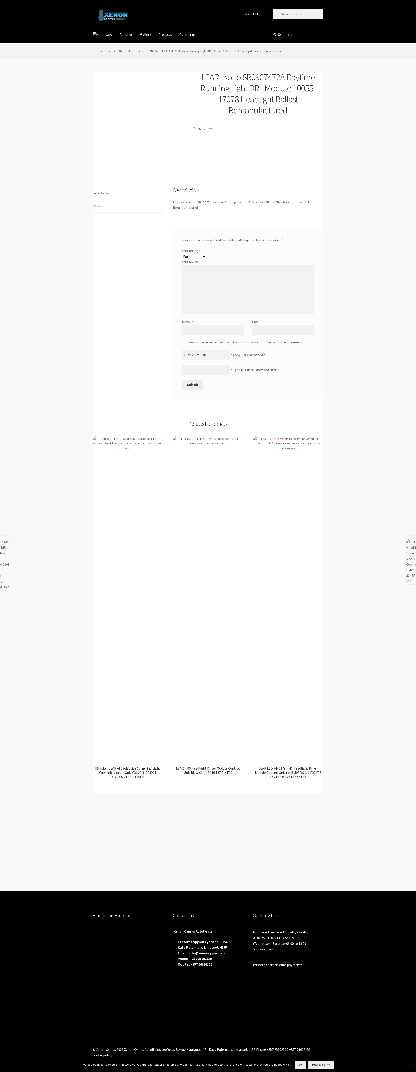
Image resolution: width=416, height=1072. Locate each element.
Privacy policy (321, 1065)
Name (187, 322)
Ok (300, 1065)
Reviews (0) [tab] (101, 206)
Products (165, 34)
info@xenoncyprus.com (207, 953)
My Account (252, 14)
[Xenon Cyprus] (102, 34)
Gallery (145, 34)
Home (100, 51)
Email (257, 322)
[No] (410, 1064)
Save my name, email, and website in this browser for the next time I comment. (245, 342)
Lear (140, 51)
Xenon (112, 51)
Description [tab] (101, 193)
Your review (191, 262)
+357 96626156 (201, 964)
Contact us (187, 34)
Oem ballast (127, 51)
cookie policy (102, 1055)
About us (126, 34)
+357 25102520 (201, 958)
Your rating (191, 250)
